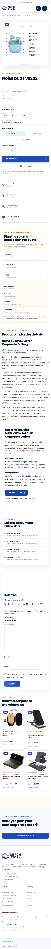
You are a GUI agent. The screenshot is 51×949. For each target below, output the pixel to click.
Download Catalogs (7, 905)
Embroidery (37, 133)
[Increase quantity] (18, 150)
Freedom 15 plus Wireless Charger (35, 736)
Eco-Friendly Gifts (7, 898)
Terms (9, 946)
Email (6, 666)
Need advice (25, 139)
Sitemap (15, 946)
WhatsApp (27, 166)
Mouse (5, 731)
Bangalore (29, 905)
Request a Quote (11, 159)
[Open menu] (44, 8)
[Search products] (38, 8)
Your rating (8, 617)
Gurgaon (29, 902)
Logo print (12, 133)
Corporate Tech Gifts (13, 15)
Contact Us (30, 895)
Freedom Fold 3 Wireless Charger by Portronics (38, 777)
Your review (9, 624)
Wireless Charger (41, 732)
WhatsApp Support (11, 930)
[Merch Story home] (9, 8)
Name (7, 657)
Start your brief (11, 924)
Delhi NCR (29, 898)
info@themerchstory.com (12, 876)
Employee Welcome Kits (9, 895)
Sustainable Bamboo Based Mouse (11, 734)
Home (3, 15)
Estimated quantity (8, 145)
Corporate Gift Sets (7, 892)
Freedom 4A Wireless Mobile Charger (11, 777)
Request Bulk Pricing (16, 492)
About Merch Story (32, 892)
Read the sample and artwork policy (19, 498)
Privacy (4, 946)
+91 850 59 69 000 (27, 2)
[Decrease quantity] (4, 150)
